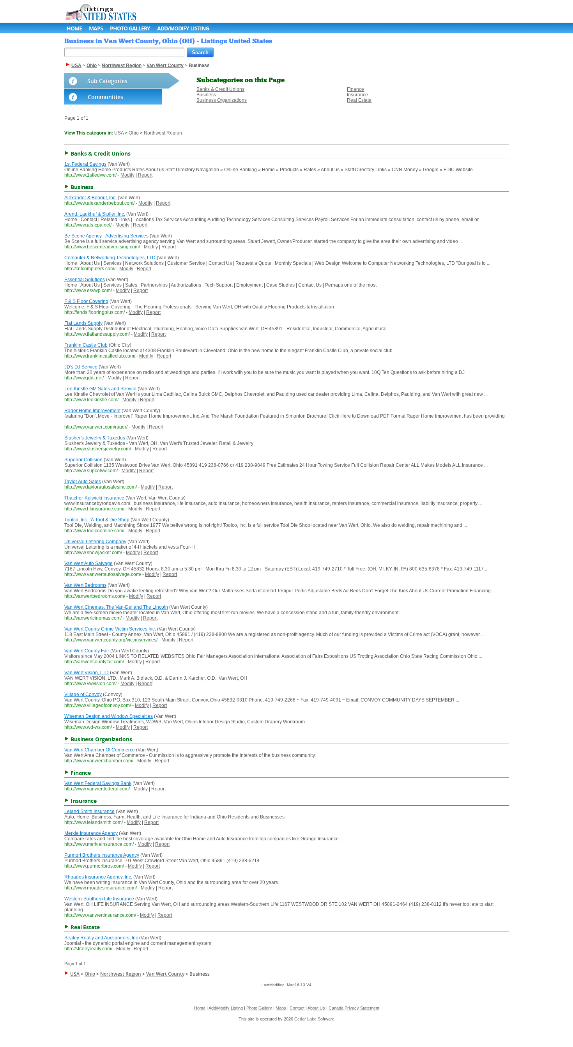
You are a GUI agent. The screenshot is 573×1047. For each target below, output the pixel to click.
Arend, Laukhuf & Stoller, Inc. (94, 214)
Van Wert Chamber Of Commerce (99, 750)
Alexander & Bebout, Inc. (90, 197)
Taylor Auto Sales (82, 481)
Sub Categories (107, 81)
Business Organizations (221, 100)
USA (119, 133)
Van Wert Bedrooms (85, 585)
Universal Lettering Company (95, 541)
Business (206, 94)
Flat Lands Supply (83, 323)
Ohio (134, 133)
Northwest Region (163, 133)
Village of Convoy (83, 694)
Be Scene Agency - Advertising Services (106, 236)
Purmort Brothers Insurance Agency (101, 855)
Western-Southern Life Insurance (99, 899)
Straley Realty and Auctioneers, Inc (101, 938)
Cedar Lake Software (314, 1019)
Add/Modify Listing (183, 28)
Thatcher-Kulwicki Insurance (94, 498)
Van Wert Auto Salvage (88, 563)
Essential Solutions (84, 279)
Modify (127, 175)
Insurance (357, 94)
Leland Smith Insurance (89, 811)
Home (74, 28)
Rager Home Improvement (92, 410)
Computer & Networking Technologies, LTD (110, 257)
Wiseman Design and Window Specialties (108, 716)
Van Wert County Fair (86, 651)
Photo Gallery (130, 28)
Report (145, 175)
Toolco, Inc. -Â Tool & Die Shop (96, 520)
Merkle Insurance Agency (91, 833)
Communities (105, 97)
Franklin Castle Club (86, 345)
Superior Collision (83, 459)
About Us (316, 1008)
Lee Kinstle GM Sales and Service (100, 389)
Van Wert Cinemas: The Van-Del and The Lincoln (116, 607)
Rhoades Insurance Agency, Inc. (98, 877)
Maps (96, 28)
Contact (297, 1008)
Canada (336, 1008)
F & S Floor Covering (86, 301)
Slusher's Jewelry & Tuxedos (94, 438)
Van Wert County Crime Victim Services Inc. (110, 629)
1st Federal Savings (85, 164)
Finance (355, 89)
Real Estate (359, 100)
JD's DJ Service (80, 367)
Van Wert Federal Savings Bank (97, 783)
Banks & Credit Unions (220, 89)
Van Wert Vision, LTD (86, 672)
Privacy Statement (362, 1008)
